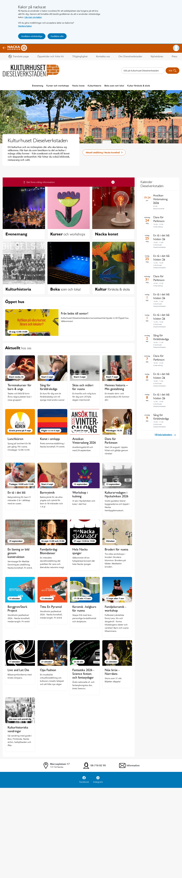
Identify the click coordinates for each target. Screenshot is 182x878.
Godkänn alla (57, 36)
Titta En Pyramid (51, 607)
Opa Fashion (48, 670)
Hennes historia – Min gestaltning (116, 387)
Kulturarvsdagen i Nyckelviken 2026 (116, 494)
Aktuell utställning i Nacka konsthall (103, 152)
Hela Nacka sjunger (80, 551)
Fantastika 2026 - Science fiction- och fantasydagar (83, 673)
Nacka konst (78, 85)
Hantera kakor (25, 26)
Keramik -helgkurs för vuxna (84, 608)
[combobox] (143, 70)
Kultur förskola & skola (138, 85)
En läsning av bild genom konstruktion (18, 553)
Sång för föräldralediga (48, 387)
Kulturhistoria (94, 85)
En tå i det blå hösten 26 (161, 237)
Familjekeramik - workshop (115, 608)
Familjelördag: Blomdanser (48, 551)
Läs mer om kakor (33, 17)
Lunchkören (15, 439)
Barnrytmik (47, 492)
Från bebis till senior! (74, 313)
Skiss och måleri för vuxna (82, 387)
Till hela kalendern (164, 434)
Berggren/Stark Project (17, 608)
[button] (176, 48)
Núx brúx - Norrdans (112, 672)
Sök (170, 70)
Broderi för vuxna (116, 549)
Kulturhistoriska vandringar (18, 729)
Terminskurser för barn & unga (19, 387)
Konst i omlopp (50, 439)
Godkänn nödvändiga (31, 36)
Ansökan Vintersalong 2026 (84, 440)
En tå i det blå (16, 492)
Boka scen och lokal (114, 85)
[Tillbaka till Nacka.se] (15, 48)
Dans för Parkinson (111, 440)
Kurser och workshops (57, 85)
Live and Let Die (18, 670)
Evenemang (37, 85)
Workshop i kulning (80, 494)
